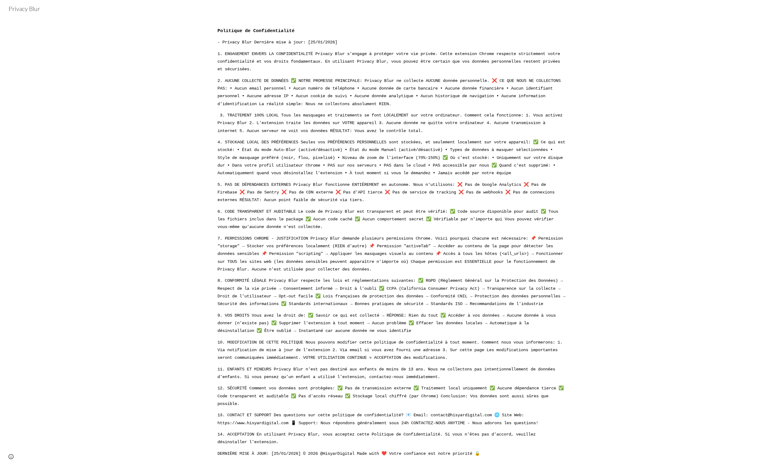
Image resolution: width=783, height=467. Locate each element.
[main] (391, 242)
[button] (11, 456)
